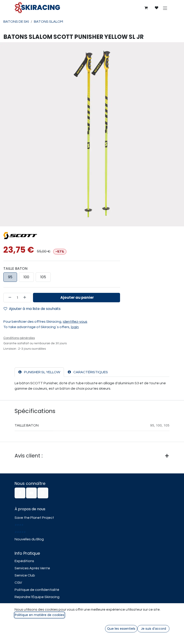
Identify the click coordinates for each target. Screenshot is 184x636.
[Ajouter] (26, 297)
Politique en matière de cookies (39, 615)
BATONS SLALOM (48, 21)
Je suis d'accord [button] (153, 628)
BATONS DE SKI (16, 21)
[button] (76, 297)
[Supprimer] (8, 297)
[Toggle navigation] (165, 7)
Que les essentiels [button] (121, 628)
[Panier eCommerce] (146, 8)
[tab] (39, 372)
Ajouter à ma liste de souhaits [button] (35, 308)
